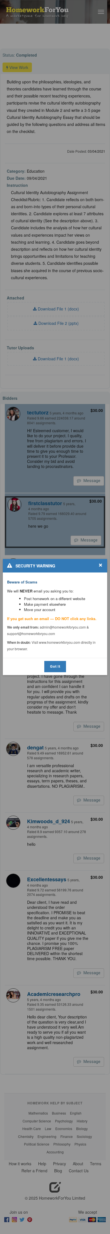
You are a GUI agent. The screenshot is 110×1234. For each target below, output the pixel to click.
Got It (55, 666)
